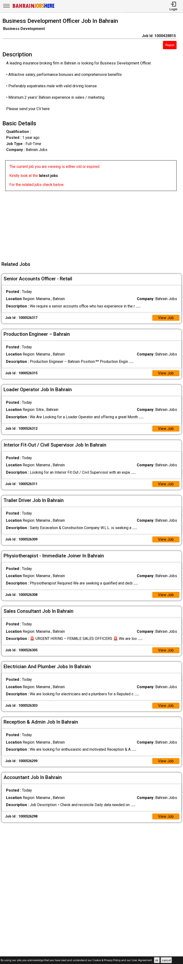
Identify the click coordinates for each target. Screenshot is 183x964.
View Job (166, 318)
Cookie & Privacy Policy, (106, 960)
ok (156, 960)
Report (169, 45)
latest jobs (48, 175)
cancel (166, 960)
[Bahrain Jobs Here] (33, 7)
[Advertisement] (93, 224)
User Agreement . (142, 960)
